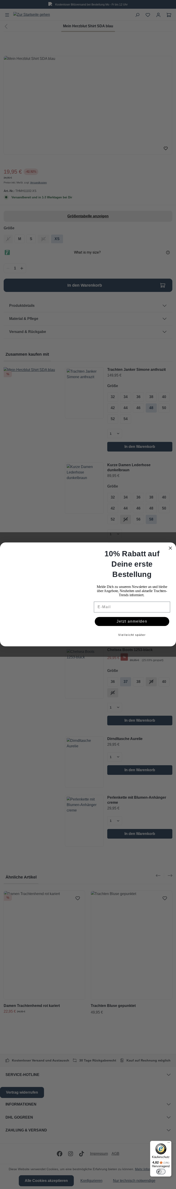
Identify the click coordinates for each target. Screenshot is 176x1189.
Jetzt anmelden (132, 624)
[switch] (160, 1171)
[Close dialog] (170, 545)
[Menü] (168, 1143)
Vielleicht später (132, 637)
